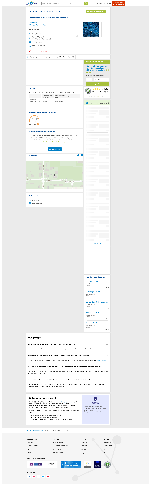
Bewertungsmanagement (59, 446)
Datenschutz (108, 446)
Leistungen (34, 57)
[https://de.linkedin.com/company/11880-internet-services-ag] (43, 476)
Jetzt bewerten (54, 149)
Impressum (107, 442)
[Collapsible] (107, 344)
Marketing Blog (85, 442)
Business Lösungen (58, 453)
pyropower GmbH (92, 281)
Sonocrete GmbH (91, 312)
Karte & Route (60, 57)
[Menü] (110, 3)
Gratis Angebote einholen (95, 11)
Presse (29, 453)
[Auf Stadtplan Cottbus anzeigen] (82, 155)
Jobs (28, 449)
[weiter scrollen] (108, 57)
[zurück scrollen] (27, 57)
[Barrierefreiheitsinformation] (107, 3)
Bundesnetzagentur (67, 402)
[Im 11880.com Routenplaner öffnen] (78, 155)
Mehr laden (97, 244)
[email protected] (102, 360)
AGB (105, 449)
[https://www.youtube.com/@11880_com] (48, 476)
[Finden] (86, 3)
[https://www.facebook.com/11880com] (29, 476)
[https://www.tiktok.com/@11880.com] (38, 476)
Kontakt (71, 57)
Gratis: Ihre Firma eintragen (118, 3)
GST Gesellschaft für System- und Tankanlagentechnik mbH (97, 302)
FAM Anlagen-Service (93, 292)
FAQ (82, 453)
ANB (105, 453)
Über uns (30, 442)
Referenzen (84, 446)
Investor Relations (32, 446)
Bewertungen (46, 57)
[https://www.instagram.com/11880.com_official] (34, 476)
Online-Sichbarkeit (57, 442)
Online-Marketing (57, 449)
